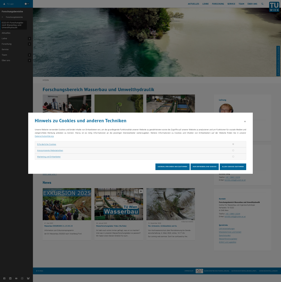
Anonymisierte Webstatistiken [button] (50, 150)
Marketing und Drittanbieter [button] (49, 157)
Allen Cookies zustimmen (233, 167)
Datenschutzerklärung (44, 136)
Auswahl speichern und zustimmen (172, 167)
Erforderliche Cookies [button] (46, 144)
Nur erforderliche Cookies (204, 167)
